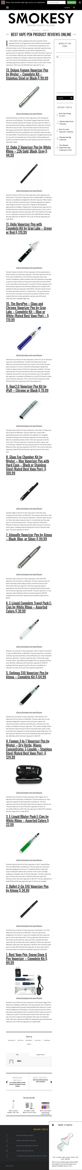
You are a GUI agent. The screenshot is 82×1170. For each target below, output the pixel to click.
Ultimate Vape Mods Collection (29, 1111)
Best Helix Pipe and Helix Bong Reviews (40, 1079)
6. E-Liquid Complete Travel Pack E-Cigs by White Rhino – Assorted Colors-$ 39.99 (29, 606)
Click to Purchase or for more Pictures (29, 114)
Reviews (46, 30)
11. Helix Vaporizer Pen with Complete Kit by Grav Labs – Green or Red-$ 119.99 (29, 228)
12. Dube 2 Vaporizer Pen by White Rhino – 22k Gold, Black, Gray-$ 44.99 (28, 151)
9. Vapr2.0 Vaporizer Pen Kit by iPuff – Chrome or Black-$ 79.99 (27, 388)
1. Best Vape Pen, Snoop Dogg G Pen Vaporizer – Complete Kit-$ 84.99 (26, 958)
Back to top (9, 1165)
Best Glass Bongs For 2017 (13, 1111)
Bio (17, 1054)
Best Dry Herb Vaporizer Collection (45, 1112)
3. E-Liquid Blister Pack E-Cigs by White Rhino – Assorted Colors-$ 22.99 (27, 820)
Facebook (11, 1040)
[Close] (53, 1125)
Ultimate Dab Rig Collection (25, 1151)
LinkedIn (47, 1040)
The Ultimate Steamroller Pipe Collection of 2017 (65, 147)
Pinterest (29, 1040)
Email (29, 1044)
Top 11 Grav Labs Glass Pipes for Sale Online (65, 1158)
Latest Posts (40, 1054)
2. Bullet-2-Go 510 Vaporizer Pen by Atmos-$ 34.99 (27, 888)
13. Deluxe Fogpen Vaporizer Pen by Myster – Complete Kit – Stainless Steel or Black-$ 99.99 (27, 74)
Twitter (20, 1040)
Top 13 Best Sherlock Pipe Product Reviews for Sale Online (17, 1081)
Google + (38, 1040)
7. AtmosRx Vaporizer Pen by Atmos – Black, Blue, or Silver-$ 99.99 (29, 536)
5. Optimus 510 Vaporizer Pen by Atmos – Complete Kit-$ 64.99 (27, 674)
